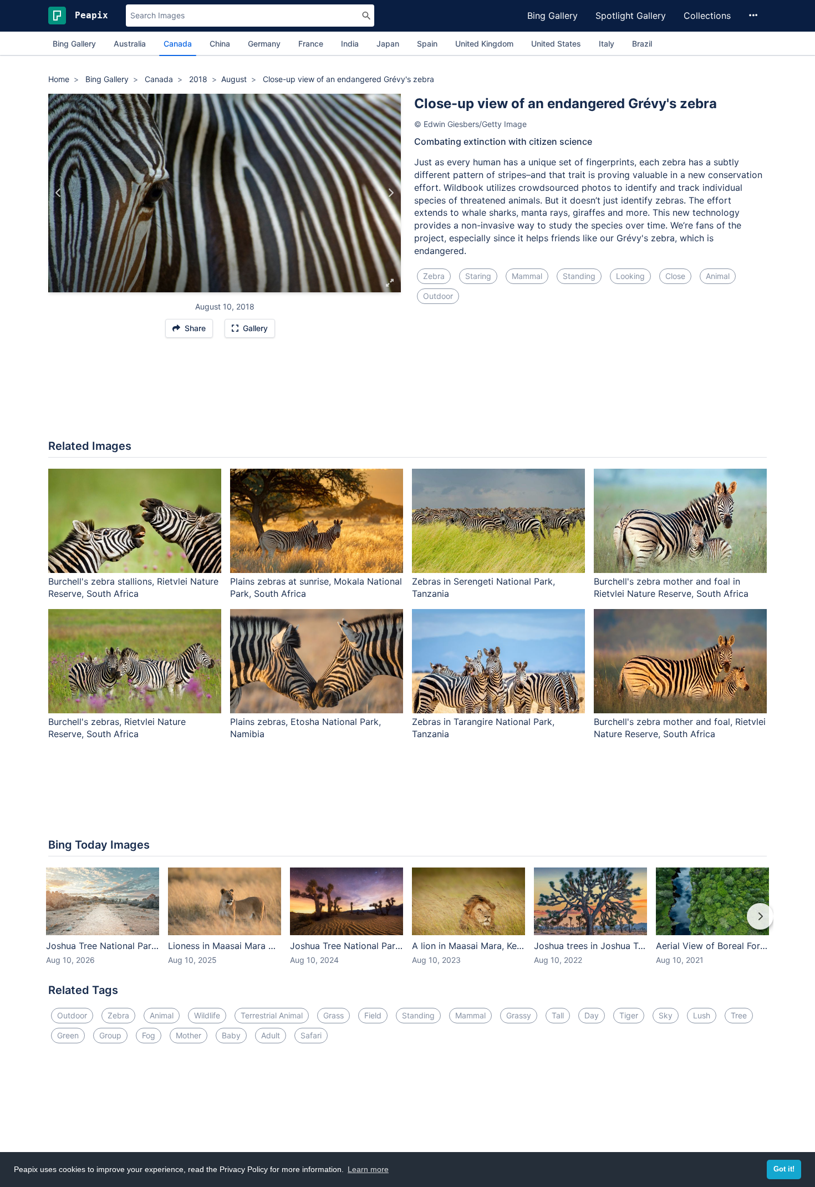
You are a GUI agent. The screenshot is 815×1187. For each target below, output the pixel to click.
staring (478, 276)
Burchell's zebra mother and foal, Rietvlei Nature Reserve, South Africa (680, 728)
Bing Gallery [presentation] (74, 43)
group (110, 1035)
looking (630, 276)
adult (270, 1035)
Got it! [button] (783, 1169)
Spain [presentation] (427, 43)
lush (701, 1015)
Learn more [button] (368, 1169)
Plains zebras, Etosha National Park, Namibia (305, 728)
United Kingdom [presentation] (484, 43)
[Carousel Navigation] (407, 924)
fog (148, 1035)
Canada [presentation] (178, 43)
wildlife (207, 1015)
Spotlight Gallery (630, 15)
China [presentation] (220, 43)
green (68, 1035)
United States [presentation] (556, 43)
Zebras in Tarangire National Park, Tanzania (483, 728)
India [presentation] (350, 43)
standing (579, 276)
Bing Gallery (552, 15)
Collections (707, 15)
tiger (628, 1015)
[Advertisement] (407, 394)
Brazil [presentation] (642, 43)
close (675, 276)
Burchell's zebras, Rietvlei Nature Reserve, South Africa (117, 728)
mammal (527, 276)
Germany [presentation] (264, 43)
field (372, 1015)
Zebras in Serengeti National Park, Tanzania (483, 588)
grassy (518, 1015)
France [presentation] (310, 43)
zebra (434, 276)
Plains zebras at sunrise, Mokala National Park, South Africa (316, 588)
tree (739, 1015)
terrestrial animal (272, 1015)
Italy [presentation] (606, 43)
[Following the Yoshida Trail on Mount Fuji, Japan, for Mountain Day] (390, 193)
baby (231, 1035)
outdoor (438, 296)
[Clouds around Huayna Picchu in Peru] (58, 193)
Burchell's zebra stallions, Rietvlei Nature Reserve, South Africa (133, 588)
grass (333, 1015)
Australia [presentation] (130, 43)
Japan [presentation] (387, 43)
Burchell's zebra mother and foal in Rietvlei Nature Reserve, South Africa (671, 588)
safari (311, 1035)
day (591, 1015)
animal (718, 276)
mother (188, 1035)
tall (558, 1015)
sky (666, 1015)
